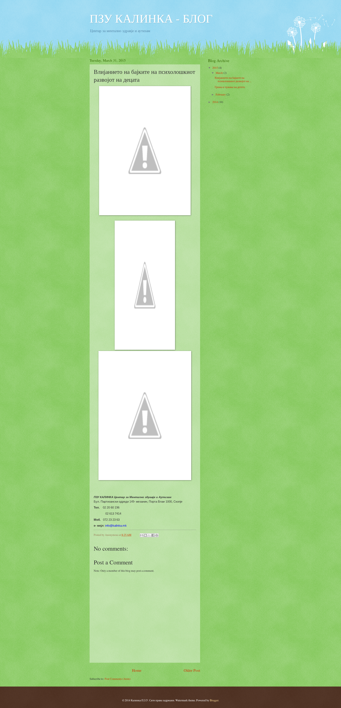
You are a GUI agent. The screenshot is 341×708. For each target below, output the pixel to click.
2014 (215, 102)
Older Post (192, 670)
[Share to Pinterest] (157, 535)
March (219, 73)
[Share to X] (149, 535)
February (221, 94)
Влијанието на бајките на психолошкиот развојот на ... (233, 79)
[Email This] (142, 535)
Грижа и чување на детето (230, 87)
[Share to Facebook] (153, 535)
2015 (215, 68)
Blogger (214, 700)
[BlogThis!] (145, 535)
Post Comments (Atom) (118, 679)
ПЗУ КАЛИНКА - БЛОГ (151, 18)
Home (136, 670)
